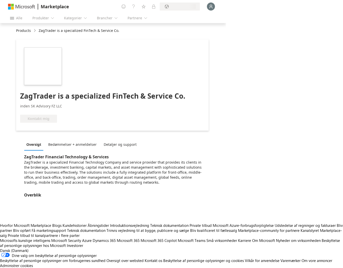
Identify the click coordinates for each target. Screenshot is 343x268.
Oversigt (33, 144)
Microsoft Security (66, 240)
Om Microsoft (263, 240)
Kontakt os (153, 260)
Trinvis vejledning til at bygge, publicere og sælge (147, 230)
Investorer (75, 245)
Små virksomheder (221, 240)
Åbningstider (98, 225)
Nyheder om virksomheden (298, 240)
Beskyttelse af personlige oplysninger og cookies (203, 260)
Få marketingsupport (49, 230)
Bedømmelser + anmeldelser (72, 144)
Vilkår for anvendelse (262, 260)
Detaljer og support (120, 144)
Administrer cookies (16, 265)
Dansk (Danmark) (14, 250)
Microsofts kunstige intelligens (25, 240)
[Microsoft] (21, 7)
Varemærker (290, 260)
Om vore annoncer (317, 260)
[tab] (35, 144)
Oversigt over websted (125, 260)
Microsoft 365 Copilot (159, 240)
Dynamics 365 (104, 240)
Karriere (244, 240)
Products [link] (23, 30)
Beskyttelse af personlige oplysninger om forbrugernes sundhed (52, 260)
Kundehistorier (75, 225)
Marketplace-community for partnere (269, 230)
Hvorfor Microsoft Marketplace (25, 225)
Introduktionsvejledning (129, 225)
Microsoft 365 (128, 240)
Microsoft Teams (191, 240)
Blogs (57, 225)
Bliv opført (22, 230)
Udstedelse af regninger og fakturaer (305, 225)
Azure (87, 240)
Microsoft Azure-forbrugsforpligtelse (244, 225)
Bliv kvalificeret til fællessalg (213, 230)
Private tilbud (201, 225)
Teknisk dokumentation (169, 225)
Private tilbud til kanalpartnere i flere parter (44, 235)
